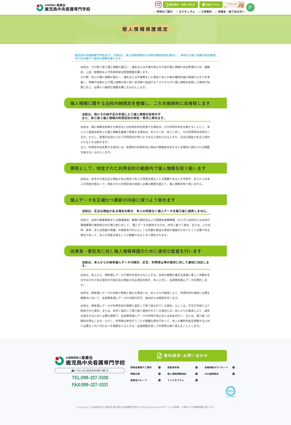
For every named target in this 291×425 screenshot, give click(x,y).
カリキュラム (186, 11)
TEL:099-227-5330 (90, 377)
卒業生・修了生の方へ (231, 11)
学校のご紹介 (164, 11)
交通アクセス (212, 4)
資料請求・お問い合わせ (182, 4)
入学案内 (206, 11)
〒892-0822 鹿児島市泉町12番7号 (91, 370)
